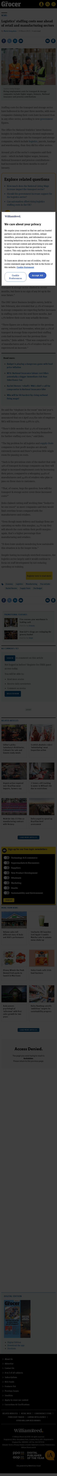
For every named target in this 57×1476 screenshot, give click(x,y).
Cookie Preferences (15, 277)
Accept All (37, 275)
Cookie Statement (25, 267)
